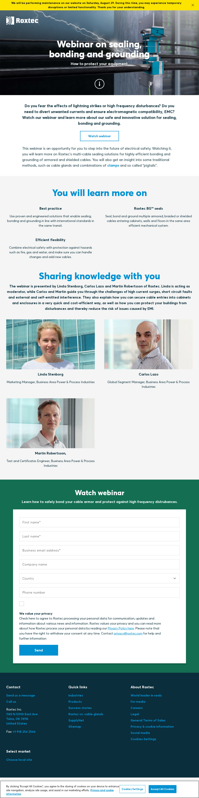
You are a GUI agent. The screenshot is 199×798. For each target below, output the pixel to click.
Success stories (80, 708)
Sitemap (74, 726)
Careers (137, 708)
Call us (11, 701)
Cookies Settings (143, 739)
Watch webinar (99, 136)
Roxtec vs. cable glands (85, 714)
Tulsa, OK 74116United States (22, 718)
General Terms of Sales (148, 720)
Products (75, 701)
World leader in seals (146, 695)
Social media (140, 733)
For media (138, 701)
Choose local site (19, 760)
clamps (113, 165)
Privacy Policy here (121, 628)
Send (39, 650)
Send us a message (20, 695)
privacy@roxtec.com (128, 633)
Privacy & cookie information (152, 726)
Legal (135, 714)
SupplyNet (76, 720)
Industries (75, 695)
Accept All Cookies (162, 788)
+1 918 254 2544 (24, 731)
